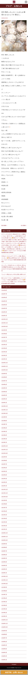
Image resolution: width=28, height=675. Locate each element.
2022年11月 (4, 449)
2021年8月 (4, 504)
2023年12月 (4, 406)
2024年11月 (4, 366)
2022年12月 (4, 446)
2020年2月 (4, 569)
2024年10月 (4, 370)
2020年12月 (4, 533)
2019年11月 (4, 580)
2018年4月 (4, 648)
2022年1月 (4, 485)
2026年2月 (4, 312)
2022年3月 (4, 478)
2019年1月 (4, 616)
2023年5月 (4, 431)
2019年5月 (4, 601)
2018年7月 (4, 638)
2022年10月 (4, 453)
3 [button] (15, 51)
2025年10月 (4, 326)
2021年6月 (4, 511)
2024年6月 (4, 384)
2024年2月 (4, 399)
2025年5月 (4, 344)
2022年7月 (4, 464)
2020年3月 (4, 565)
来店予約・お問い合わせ (14, 672)
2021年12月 (4, 489)
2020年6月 (4, 554)
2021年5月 (4, 514)
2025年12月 (4, 319)
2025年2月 (4, 355)
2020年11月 (4, 536)
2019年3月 (4, 609)
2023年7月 (4, 424)
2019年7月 (4, 594)
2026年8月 (4, 290)
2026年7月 (4, 294)
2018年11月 (4, 623)
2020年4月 (4, 562)
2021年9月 (4, 500)
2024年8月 (4, 377)
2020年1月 (4, 572)
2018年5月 (4, 645)
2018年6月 (4, 641)
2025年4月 (4, 348)
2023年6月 (4, 428)
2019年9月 (4, 587)
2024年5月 (4, 388)
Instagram (14, 664)
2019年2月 (4, 612)
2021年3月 (4, 522)
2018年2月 (4, 656)
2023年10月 (4, 413)
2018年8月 (4, 634)
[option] (14, 36)
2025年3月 (4, 351)
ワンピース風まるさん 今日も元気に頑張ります (13, 274)
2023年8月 (4, 420)
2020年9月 (4, 543)
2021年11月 (4, 493)
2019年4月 (4, 605)
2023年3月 (4, 438)
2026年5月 (4, 301)
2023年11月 (4, 409)
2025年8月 (4, 333)
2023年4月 (4, 435)
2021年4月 (4, 518)
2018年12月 (4, 619)
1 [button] (12, 51)
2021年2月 (4, 525)
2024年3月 (4, 395)
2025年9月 (4, 330)
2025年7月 (4, 337)
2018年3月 (4, 652)
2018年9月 (4, 630)
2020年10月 (4, 540)
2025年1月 (4, 359)
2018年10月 (4, 627)
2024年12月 (4, 362)
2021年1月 (4, 529)
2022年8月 (4, 460)
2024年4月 (4, 391)
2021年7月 (4, 507)
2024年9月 (4, 373)
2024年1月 (4, 402)
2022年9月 (4, 457)
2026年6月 (4, 297)
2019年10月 (4, 583)
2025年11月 (4, 323)
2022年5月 (4, 471)
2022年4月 (4, 475)
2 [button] (14, 51)
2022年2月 (4, 482)
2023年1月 (4, 442)
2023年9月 (4, 417)
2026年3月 (4, 308)
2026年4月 (4, 304)
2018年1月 (4, 659)
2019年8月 (4, 590)
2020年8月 (4, 547)
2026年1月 (4, 315)
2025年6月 (4, 341)
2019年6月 (4, 598)
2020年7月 (4, 551)
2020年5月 (4, 558)
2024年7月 (4, 380)
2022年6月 (4, 467)
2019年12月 (4, 576)
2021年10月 (4, 496)
